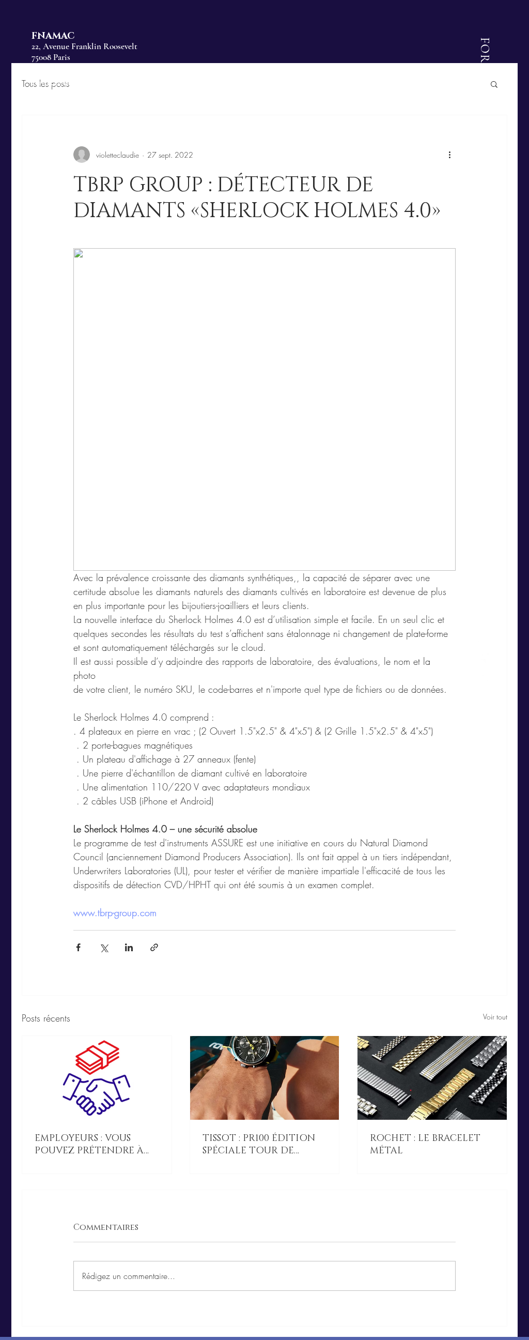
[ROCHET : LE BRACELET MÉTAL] (432, 1078)
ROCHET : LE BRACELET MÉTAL (425, 1144)
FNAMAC (53, 36)
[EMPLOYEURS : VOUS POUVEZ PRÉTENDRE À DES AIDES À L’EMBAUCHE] (97, 1078)
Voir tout (495, 1017)
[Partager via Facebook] (78, 947)
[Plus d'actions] (449, 154)
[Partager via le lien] (154, 947)
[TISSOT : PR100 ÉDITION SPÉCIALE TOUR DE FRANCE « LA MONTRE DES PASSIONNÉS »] (264, 1078)
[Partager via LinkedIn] (129, 947)
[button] (494, 84)
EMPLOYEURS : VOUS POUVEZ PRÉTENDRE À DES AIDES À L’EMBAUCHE (95, 1144)
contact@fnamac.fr (64, 82)
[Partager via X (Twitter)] (103, 947)
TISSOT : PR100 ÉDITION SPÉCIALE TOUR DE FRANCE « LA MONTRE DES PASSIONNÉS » (259, 1144)
